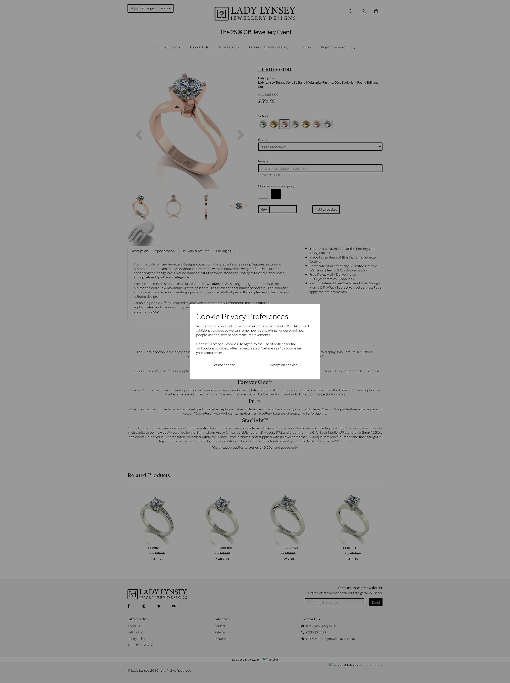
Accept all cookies (283, 364)
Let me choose (224, 364)
